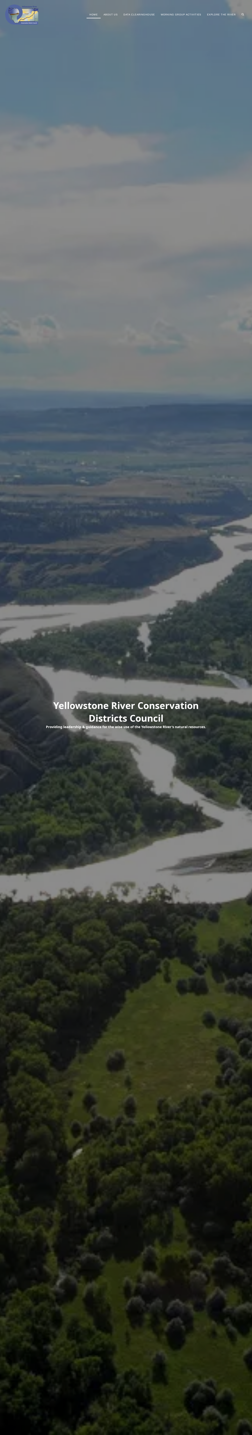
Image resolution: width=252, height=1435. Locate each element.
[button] (243, 14)
